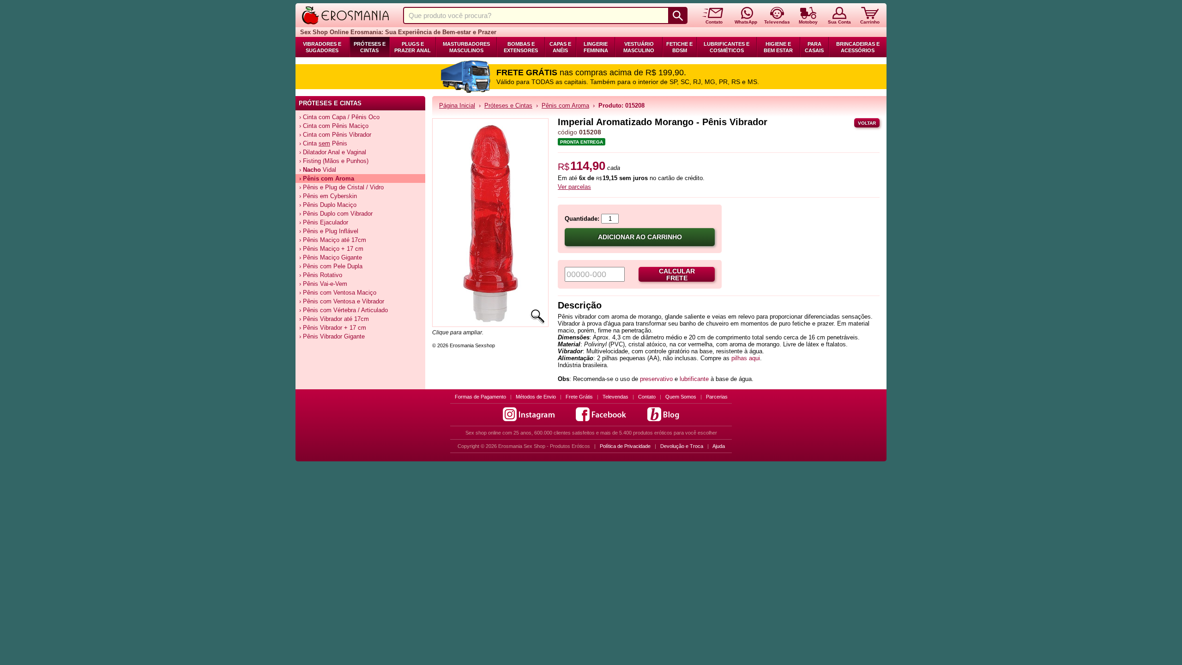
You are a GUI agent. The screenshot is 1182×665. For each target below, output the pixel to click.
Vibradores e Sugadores (322, 47)
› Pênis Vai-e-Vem (323, 283)
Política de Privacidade (625, 446)
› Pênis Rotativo (320, 275)
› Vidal (317, 169)
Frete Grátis (579, 396)
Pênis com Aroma (565, 105)
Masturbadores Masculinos (466, 47)
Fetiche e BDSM (679, 47)
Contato (647, 396)
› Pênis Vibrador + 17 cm (332, 327)
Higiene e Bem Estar (778, 47)
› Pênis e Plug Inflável (328, 231)
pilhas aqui (745, 358)
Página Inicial (457, 105)
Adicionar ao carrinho (640, 237)
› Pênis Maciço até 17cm (332, 239)
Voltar (867, 123)
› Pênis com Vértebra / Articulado (343, 310)
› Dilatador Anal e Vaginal (332, 152)
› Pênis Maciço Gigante (330, 257)
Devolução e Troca (681, 446)
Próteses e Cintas (370, 47)
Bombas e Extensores (521, 47)
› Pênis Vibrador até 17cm (334, 318)
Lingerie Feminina (596, 47)
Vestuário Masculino (638, 47)
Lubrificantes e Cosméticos (726, 47)
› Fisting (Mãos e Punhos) (333, 160)
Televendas (615, 396)
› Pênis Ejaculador (323, 222)
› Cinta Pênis (323, 143)
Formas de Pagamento (480, 396)
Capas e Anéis (560, 47)
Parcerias (717, 396)
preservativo (656, 378)
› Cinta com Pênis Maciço (333, 125)
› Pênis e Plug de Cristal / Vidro (341, 187)
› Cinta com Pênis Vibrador (335, 134)
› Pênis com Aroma (326, 178)
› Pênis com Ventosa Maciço (337, 292)
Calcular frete (677, 275)
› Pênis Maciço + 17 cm (331, 248)
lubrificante (694, 378)
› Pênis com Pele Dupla (330, 266)
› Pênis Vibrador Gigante (332, 336)
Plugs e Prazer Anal (412, 47)
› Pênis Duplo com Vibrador (336, 213)
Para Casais (814, 47)
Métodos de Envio (536, 396)
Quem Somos (680, 396)
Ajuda (718, 446)
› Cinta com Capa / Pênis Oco (339, 117)
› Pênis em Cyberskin (328, 196)
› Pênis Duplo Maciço (327, 204)
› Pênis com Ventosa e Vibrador (341, 301)
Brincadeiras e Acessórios (858, 47)
